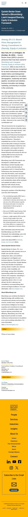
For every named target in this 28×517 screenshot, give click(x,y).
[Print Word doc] (26, 120)
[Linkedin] (8, 463)
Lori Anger (4, 382)
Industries (14, 424)
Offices (14, 446)
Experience (14, 441)
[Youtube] (14, 463)
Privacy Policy (15, 508)
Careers (14, 438)
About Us (14, 433)
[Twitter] (16, 469)
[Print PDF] (26, 116)
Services (14, 419)
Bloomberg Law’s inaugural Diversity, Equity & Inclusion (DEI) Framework (13, 64)
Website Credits (14, 509)
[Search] (22, 3)
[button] (26, 105)
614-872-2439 (4, 388)
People (14, 414)
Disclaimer (9, 508)
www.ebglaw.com (17, 289)
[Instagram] (11, 469)
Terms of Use (21, 508)
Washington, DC (5, 369)
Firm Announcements (14, 444)
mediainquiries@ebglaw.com (8, 390)
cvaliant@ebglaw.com (6, 372)
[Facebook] (19, 462)
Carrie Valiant (5, 361)
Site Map (4, 508)
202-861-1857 (4, 370)
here (21, 236)
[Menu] (26, 3)
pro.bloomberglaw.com (11, 324)
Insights (14, 428)
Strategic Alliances (14, 452)
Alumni (14, 449)
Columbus (3, 387)
